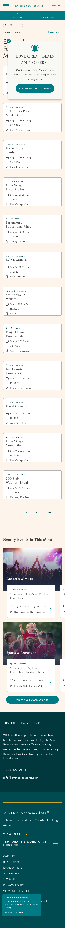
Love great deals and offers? (35, 59)
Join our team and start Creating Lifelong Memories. (30, 822)
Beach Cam (55, 5)
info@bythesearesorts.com (21, 777)
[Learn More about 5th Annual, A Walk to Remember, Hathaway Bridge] (51, 683)
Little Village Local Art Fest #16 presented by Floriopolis (17, 187)
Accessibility (12, 873)
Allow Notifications (35, 88)
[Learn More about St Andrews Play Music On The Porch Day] (51, 609)
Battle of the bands (15, 150)
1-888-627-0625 (14, 769)
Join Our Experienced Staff (26, 813)
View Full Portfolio (18, 891)
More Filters (47, 17)
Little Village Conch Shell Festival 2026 (15, 443)
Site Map (9, 879)
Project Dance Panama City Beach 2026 (16, 334)
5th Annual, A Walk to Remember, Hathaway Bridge (18, 297)
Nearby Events (29, 540)
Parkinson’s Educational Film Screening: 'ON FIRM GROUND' (18, 225)
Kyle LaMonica (16, 260)
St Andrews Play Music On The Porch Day (17, 113)
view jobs (11, 834)
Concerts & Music (20, 578)
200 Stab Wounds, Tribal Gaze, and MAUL (18, 481)
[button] (32, 700)
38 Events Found (12, 32)
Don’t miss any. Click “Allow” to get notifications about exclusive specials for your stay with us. (35, 74)
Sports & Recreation (21, 652)
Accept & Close (14, 913)
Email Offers (12, 868)
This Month (17, 17)
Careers (9, 856)
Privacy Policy (14, 885)
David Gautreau (17, 406)
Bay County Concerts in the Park (17, 371)
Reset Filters (55, 32)
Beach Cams (12, 862)
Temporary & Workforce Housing (25, 843)
